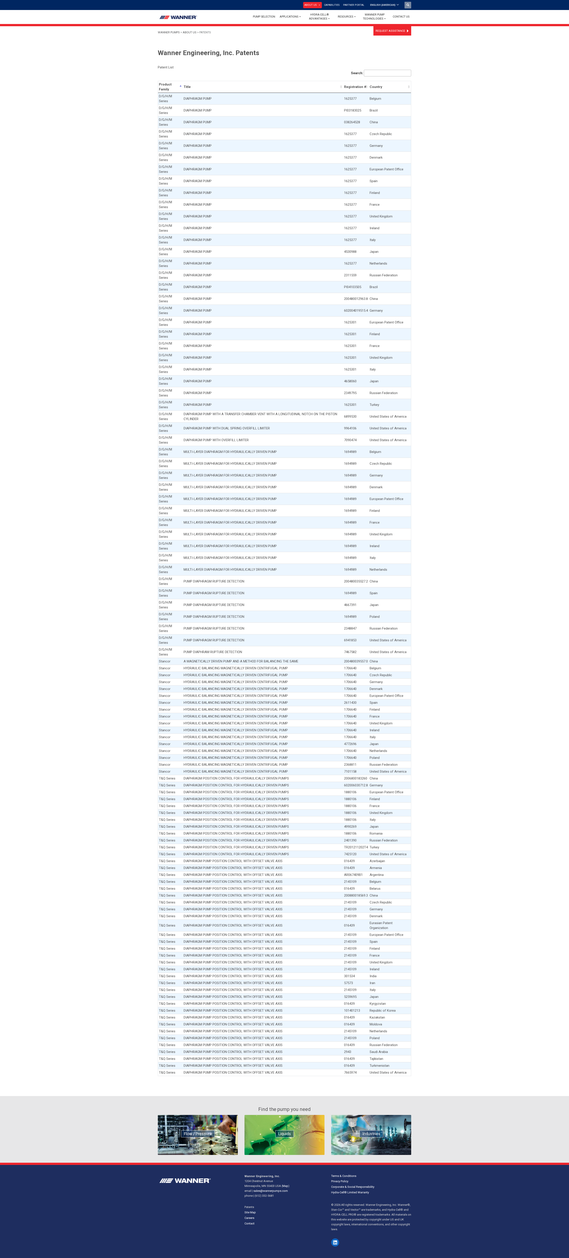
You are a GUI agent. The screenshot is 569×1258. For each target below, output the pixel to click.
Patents (249, 1207)
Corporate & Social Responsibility (352, 1186)
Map (285, 1186)
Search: (357, 73)
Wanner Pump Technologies (374, 16)
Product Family (165, 86)
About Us (311, 5)
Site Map (250, 1212)
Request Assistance (390, 30)
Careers (249, 1218)
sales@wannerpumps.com (270, 1190)
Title (187, 87)
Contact (249, 1223)
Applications (289, 16)
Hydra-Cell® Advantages (319, 16)
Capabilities (332, 5)
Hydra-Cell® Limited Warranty (350, 1192)
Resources (345, 16)
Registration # (355, 87)
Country (376, 87)
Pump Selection (264, 16)
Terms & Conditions (343, 1176)
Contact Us (401, 16)
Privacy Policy (339, 1181)
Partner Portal (353, 5)
